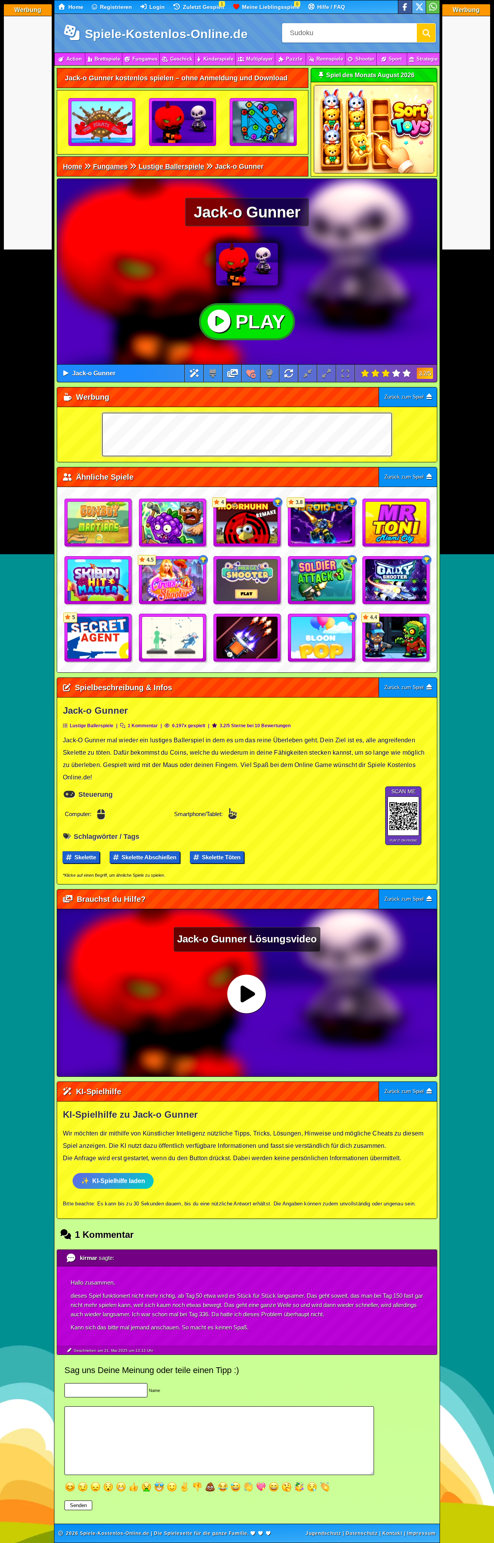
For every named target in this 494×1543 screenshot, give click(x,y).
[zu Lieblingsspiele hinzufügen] (251, 373)
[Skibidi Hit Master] (98, 580)
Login (156, 7)
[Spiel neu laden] (289, 373)
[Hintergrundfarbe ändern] (213, 373)
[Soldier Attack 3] (322, 580)
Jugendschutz (323, 1533)
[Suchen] (426, 32)
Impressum (421, 1533)
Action (74, 59)
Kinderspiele (218, 59)
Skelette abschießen (148, 857)
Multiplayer (259, 59)
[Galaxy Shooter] (396, 580)
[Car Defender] (247, 638)
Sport (395, 59)
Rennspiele (329, 59)
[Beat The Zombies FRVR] (173, 523)
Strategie (427, 59)
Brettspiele (107, 59)
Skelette (84, 857)
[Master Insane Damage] (173, 638)
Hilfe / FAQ (330, 7)
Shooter (364, 59)
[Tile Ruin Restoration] (263, 122)
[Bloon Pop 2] (322, 638)
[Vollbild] (345, 373)
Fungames (144, 59)
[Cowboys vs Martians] (98, 523)
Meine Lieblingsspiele (270, 7)
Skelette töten (220, 857)
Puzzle (294, 59)
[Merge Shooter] (247, 580)
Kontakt (392, 1533)
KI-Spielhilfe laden (118, 1181)
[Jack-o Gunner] (183, 122)
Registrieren (115, 7)
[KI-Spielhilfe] (194, 373)
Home (75, 7)
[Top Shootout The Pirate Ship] (102, 122)
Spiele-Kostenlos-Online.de (164, 34)
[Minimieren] (307, 373)
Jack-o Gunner (93, 373)
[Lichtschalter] (269, 373)
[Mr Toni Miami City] (396, 523)
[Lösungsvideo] (233, 373)
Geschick (181, 59)
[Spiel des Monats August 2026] (374, 172)
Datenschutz (362, 1533)
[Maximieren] (326, 373)
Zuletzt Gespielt (203, 7)
